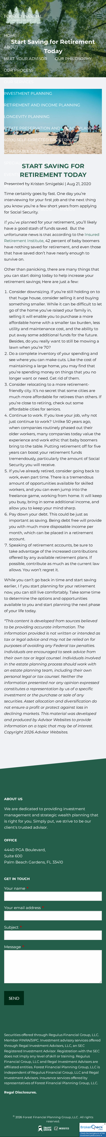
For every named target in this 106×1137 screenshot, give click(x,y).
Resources (16, 186)
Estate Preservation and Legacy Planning (52, 128)
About (11, 47)
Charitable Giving (24, 151)
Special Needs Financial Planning (42, 162)
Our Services (18, 81)
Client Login (18, 197)
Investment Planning (28, 93)
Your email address (42, 907)
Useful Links (18, 209)
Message (32, 946)
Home (10, 35)
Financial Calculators (66, 197)
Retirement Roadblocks (31, 232)
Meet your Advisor (25, 58)
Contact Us (17, 220)
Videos (67, 209)
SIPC (35, 1040)
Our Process (18, 70)
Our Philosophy (73, 58)
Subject (31, 927)
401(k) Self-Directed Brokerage (39, 139)
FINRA (24, 1040)
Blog (46, 209)
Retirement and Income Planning (42, 104)
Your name (34, 888)
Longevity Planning (27, 116)
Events (11, 174)
